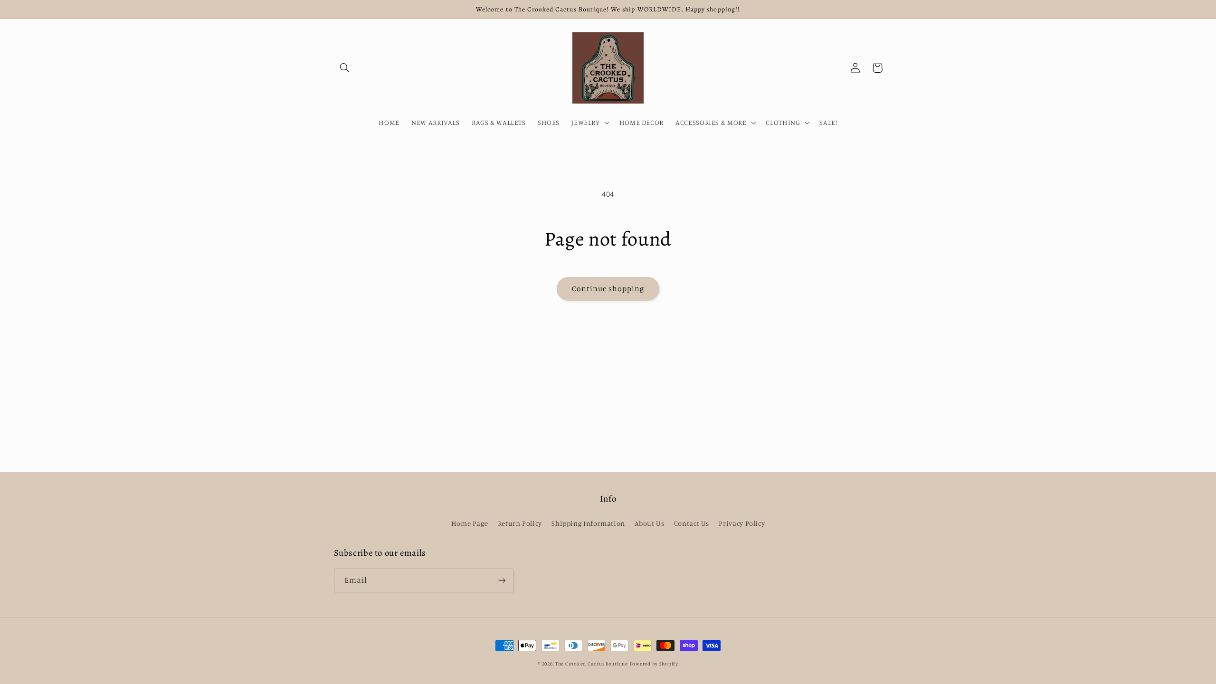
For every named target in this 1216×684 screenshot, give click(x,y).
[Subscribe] (502, 580)
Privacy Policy (742, 523)
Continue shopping (608, 288)
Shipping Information (588, 523)
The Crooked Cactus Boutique (591, 663)
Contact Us (691, 523)
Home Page (469, 523)
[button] (345, 68)
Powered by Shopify (654, 663)
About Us (649, 523)
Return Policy (520, 523)
